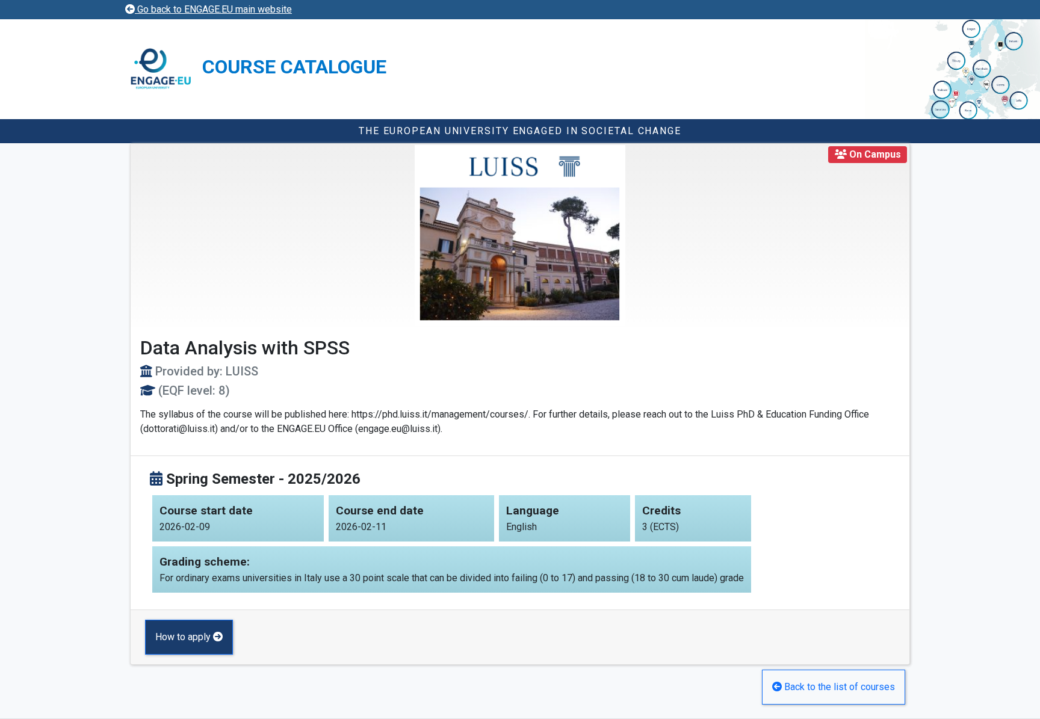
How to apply (184, 637)
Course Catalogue (294, 66)
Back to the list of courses (838, 687)
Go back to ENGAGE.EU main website (213, 9)
